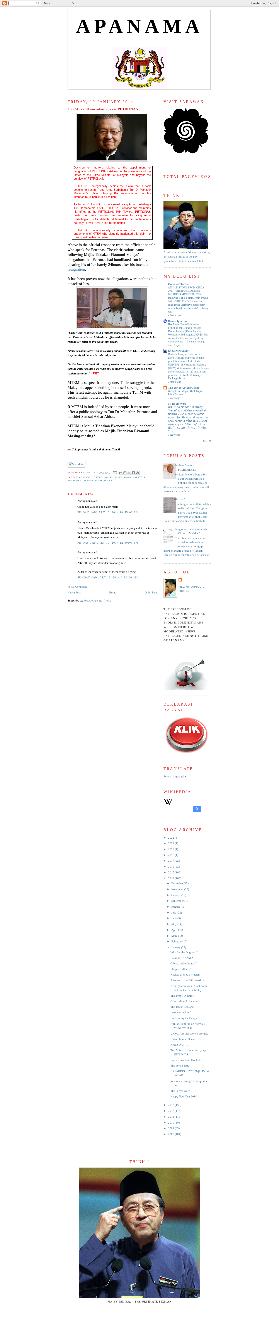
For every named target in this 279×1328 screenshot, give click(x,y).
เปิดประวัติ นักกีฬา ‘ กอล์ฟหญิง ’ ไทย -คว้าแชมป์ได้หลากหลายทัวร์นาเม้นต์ (187, 411)
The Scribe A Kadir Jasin (183, 387)
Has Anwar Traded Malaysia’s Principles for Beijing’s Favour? (185, 326)
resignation (76, 269)
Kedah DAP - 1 (179, 1044)
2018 (171, 855)
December (177, 883)
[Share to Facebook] (133, 473)
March (175, 935)
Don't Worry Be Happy (183, 1018)
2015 (171, 872)
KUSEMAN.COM (179, 350)
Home (112, 592)
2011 (171, 1116)
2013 (171, 1105)
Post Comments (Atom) (97, 600)
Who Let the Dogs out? (184, 952)
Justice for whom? (181, 1012)
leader (97, 477)
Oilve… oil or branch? (183, 963)
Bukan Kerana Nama (182, 1039)
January (176, 947)
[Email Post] (115, 472)
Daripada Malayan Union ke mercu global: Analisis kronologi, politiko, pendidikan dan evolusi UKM (186, 358)
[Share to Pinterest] (137, 473)
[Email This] (121, 473)
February (176, 941)
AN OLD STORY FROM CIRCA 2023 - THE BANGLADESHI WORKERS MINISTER (186, 291)
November (177, 889)
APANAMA (140, 26)
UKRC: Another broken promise (189, 1033)
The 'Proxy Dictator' (182, 995)
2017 (171, 860)
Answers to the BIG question (187, 980)
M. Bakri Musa (177, 403)
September (177, 900)
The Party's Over (180, 1090)
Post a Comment (77, 586)
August (175, 906)
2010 (171, 1122)
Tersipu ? (180, 499)
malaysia (139, 477)
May (174, 924)
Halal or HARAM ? (181, 957)
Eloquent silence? (181, 969)
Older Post (151, 592)
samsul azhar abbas (97, 480)
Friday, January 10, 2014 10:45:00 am (108, 512)
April (174, 930)
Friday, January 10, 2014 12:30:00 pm (107, 542)
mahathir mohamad (117, 477)
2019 (171, 849)
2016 (171, 866)
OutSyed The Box (179, 284)
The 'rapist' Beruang (182, 1006)
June (174, 918)
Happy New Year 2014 (183, 1096)
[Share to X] (129, 473)
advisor (85, 477)
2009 (171, 1128)
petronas (75, 480)
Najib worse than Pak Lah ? (186, 1060)
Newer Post (74, 592)
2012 (171, 1110)
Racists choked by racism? (186, 974)
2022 (171, 837)
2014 (171, 878)
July (174, 912)
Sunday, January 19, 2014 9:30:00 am (107, 577)
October (176, 895)
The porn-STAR (179, 1065)
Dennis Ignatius (177, 321)
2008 (171, 1134)
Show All (207, 441)
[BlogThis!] (125, 473)
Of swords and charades (184, 1001)
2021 (171, 843)
